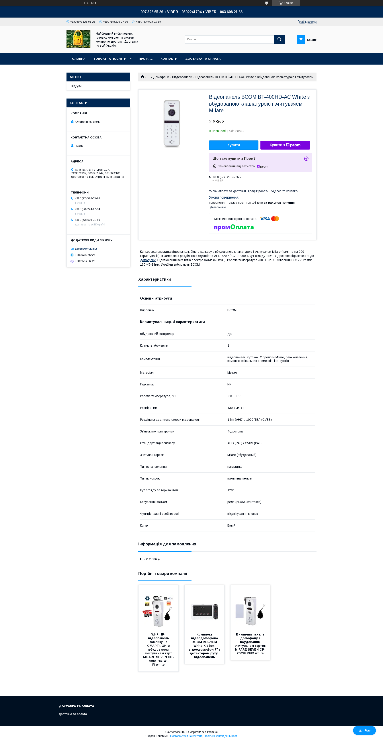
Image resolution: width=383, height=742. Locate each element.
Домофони (161, 77)
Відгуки (76, 86)
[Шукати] (279, 39)
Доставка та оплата (203, 58)
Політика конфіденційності (221, 736)
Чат (368, 730)
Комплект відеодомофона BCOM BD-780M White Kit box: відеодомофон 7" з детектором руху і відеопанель (205, 646)
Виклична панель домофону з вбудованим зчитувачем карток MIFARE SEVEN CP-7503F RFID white (250, 644)
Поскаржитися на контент (186, 736)
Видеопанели (182, 77)
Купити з (277, 145)
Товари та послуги (109, 58)
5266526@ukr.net (86, 248)
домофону (148, 260)
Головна (77, 58)
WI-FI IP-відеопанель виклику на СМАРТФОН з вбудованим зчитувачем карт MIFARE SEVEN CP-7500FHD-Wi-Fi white (158, 649)
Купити (233, 145)
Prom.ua (212, 732)
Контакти (169, 58)
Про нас (146, 58)
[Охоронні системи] (78, 47)
